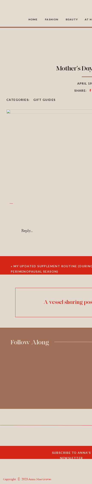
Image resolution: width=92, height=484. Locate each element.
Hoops (16, 468)
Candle (17, 475)
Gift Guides (44, 100)
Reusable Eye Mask (26, 441)
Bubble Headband (25, 461)
